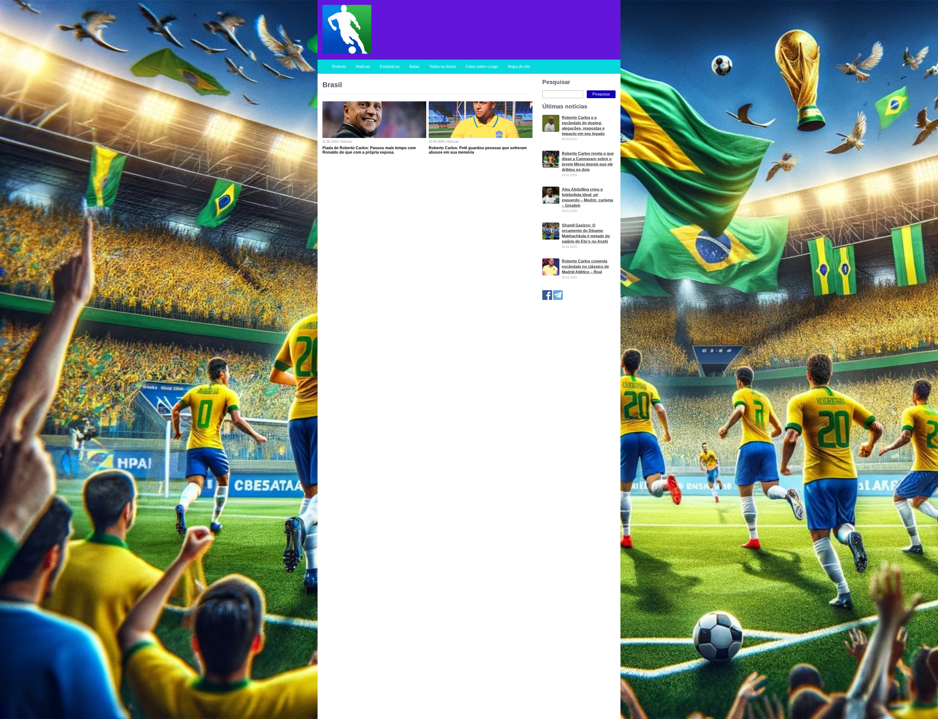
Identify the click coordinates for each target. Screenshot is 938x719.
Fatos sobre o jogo (482, 66)
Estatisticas (390, 66)
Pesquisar (556, 82)
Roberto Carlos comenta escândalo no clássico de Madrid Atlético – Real (585, 266)
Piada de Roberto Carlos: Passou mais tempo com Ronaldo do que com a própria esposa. (369, 150)
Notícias (363, 66)
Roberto (339, 66)
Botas (414, 66)
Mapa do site (519, 66)
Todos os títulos (442, 66)
